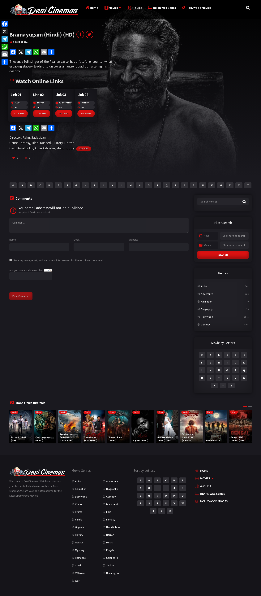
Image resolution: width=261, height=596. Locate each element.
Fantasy (24, 143)
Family (78, 519)
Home (94, 8)
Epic (108, 512)
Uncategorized (114, 573)
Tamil (78, 565)
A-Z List (137, 8)
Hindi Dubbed (41, 143)
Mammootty (65, 148)
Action (204, 286)
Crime (78, 504)
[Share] (4, 62)
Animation (206, 301)
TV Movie (80, 573)
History (57, 143)
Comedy (206, 324)
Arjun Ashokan (45, 148)
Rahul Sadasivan (34, 137)
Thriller (110, 565)
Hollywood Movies (198, 8)
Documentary (114, 504)
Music (109, 542)
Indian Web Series (164, 8)
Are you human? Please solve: (26, 270)
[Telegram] (4, 39)
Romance (80, 557)
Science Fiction (115, 557)
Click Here (19, 113)
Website (133, 239)
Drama (78, 512)
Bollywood (207, 317)
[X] (4, 31)
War (77, 580)
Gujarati (79, 527)
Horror (69, 143)
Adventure (207, 294)
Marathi (79, 542)
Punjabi (110, 550)
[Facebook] (4, 24)
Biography (207, 309)
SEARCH (223, 255)
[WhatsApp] (4, 46)
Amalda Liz (25, 148)
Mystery (79, 550)
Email (77, 239)
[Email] (4, 54)
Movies (113, 8)
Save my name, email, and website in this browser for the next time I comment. (58, 260)
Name (13, 239)
